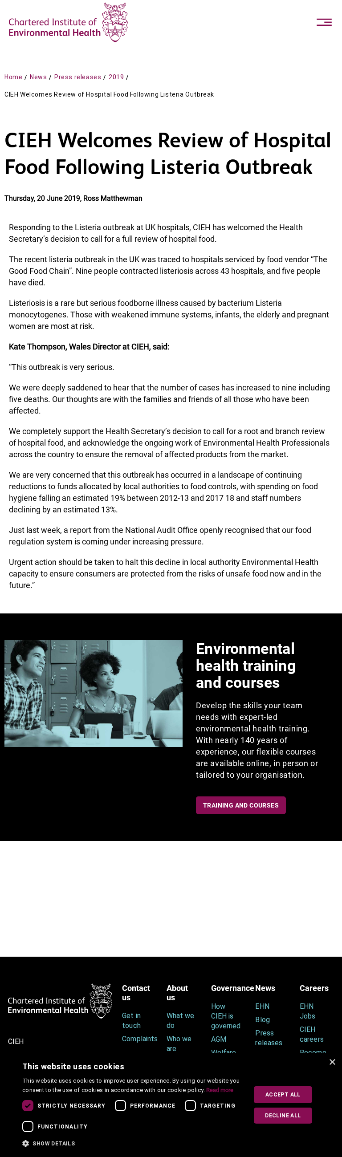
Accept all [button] (283, 1095)
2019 (116, 77)
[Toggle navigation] (324, 22)
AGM (218, 1039)
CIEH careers (311, 1034)
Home (13, 77)
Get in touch (131, 1020)
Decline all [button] (283, 1115)
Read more (219, 1090)
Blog (262, 1019)
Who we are (179, 1044)
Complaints (137, 1039)
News (38, 77)
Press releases (77, 77)
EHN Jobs (307, 1011)
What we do (180, 1020)
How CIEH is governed (225, 1016)
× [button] (332, 1062)
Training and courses (241, 805)
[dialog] (171, 1105)
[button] (132, 1143)
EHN (262, 1006)
